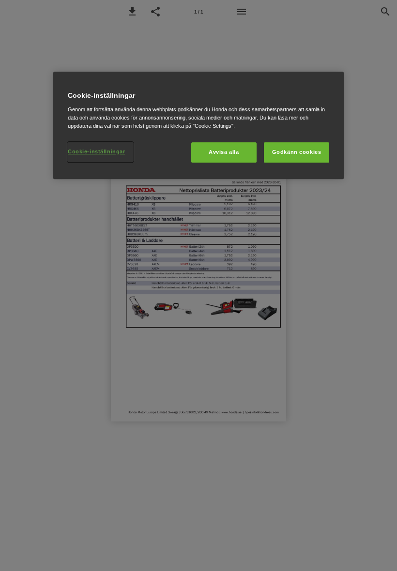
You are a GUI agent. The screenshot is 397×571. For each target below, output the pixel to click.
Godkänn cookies (296, 152)
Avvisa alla (224, 152)
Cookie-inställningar (96, 151)
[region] (198, 125)
